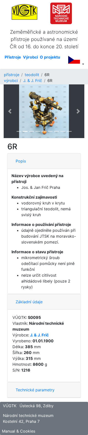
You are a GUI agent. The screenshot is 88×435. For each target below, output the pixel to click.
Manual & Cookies (18, 431)
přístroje (11, 74)
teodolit (32, 74)
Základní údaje (29, 301)
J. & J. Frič (32, 80)
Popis (21, 161)
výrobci (11, 80)
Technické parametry (35, 389)
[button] (10, 111)
